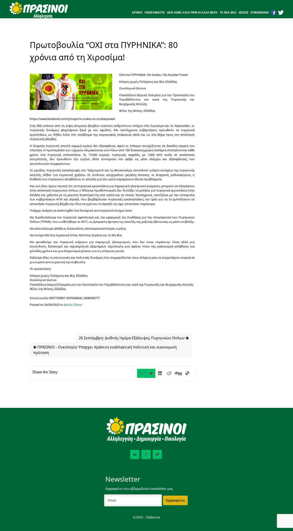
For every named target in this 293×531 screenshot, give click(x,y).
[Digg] (178, 373)
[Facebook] (141, 373)
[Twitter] (150, 373)
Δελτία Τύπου (72, 305)
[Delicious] (187, 373)
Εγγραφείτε (175, 500)
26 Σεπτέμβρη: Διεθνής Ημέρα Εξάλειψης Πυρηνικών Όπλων (132, 337)
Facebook (146, 454)
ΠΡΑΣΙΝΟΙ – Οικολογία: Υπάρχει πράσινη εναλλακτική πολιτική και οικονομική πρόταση (105, 350)
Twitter (157, 454)
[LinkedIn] (160, 373)
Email (134, 454)
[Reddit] (169, 373)
